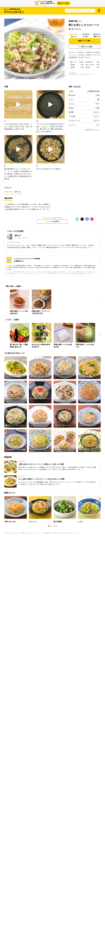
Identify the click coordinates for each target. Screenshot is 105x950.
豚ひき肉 (72, 95)
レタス (71, 99)
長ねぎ (71, 108)
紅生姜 (71, 112)
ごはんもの (14, 533)
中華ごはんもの (26, 533)
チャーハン (37, 533)
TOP (5, 533)
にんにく (72, 103)
